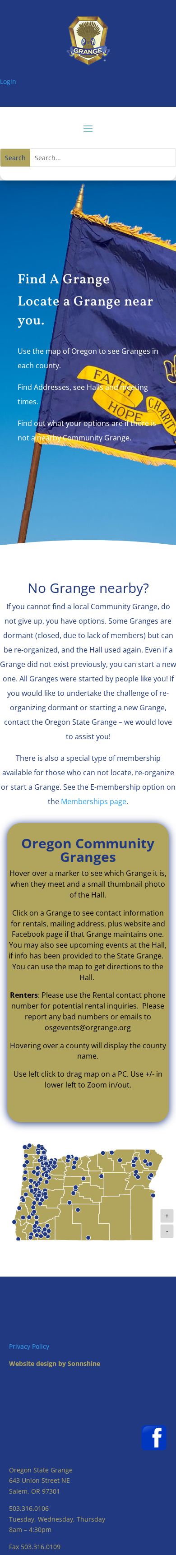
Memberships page (93, 801)
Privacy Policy (29, 1346)
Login (8, 81)
